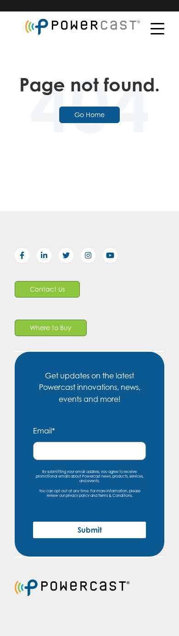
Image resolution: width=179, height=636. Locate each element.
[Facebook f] (26, 257)
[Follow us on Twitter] (70, 257)
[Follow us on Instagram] (92, 257)
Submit (90, 530)
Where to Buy (51, 328)
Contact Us (47, 289)
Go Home (89, 114)
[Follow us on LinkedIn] (48, 257)
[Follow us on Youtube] (114, 257)
